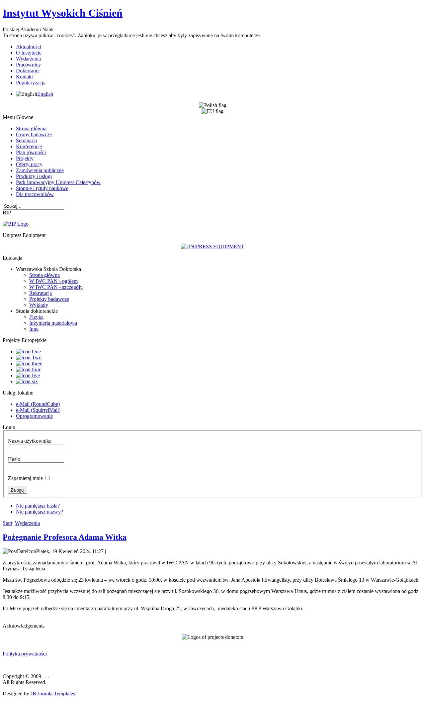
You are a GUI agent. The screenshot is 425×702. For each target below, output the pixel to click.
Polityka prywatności (25, 653)
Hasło (14, 459)
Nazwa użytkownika (29, 441)
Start (7, 523)
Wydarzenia (27, 523)
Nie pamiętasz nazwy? (39, 512)
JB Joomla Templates (53, 693)
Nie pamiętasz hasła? (38, 506)
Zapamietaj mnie (25, 478)
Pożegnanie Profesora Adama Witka (65, 537)
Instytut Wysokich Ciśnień (63, 13)
